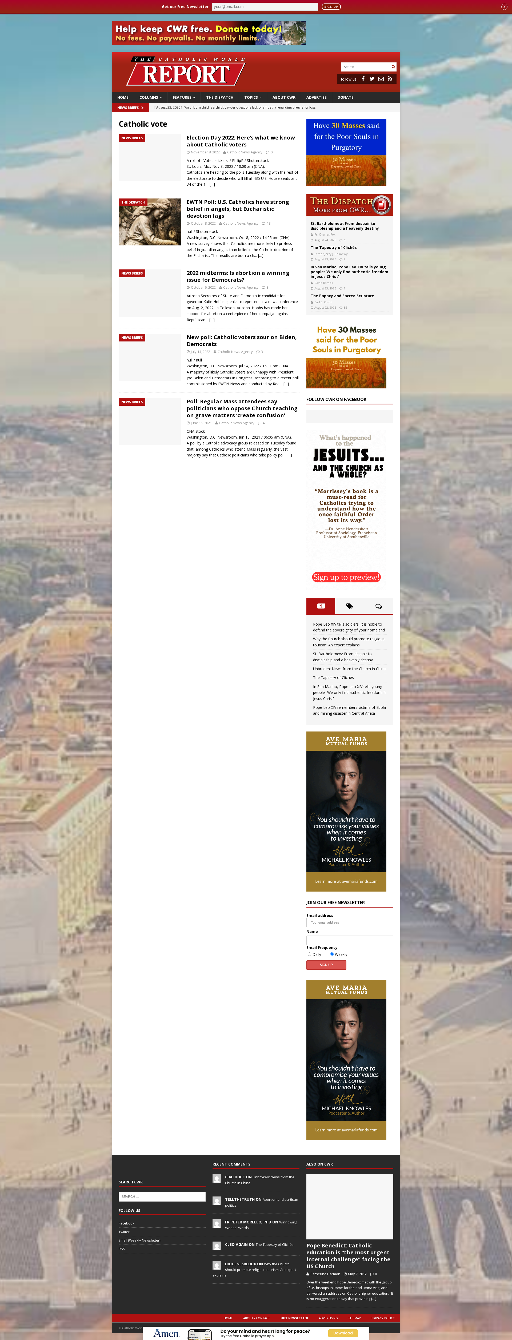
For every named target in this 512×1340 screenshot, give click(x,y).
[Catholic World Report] (256, 88)
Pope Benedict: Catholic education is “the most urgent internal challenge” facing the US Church (348, 1256)
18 (268, 223)
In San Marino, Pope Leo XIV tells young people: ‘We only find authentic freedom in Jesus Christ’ (349, 271)
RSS (122, 1248)
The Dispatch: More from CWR (349, 205)
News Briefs (128, 107)
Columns (148, 97)
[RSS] (390, 79)
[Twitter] (372, 79)
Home (123, 97)
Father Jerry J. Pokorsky (331, 254)
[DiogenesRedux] (217, 1266)
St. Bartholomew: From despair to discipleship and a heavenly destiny (345, 226)
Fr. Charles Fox (324, 234)
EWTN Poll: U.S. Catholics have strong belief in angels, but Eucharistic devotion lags (238, 208)
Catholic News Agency (244, 152)
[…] (212, 184)
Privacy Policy (383, 1318)
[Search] (393, 67)
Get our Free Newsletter (185, 6)
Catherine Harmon (325, 1273)
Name (312, 931)
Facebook (126, 1223)
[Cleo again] (217, 1247)
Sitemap (355, 1318)
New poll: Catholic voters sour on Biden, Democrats (242, 340)
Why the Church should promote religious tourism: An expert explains (254, 1270)
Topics (251, 97)
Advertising (328, 1318)
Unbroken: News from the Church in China (349, 668)
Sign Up (331, 6)
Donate (346, 97)
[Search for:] (365, 66)
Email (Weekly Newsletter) (139, 1240)
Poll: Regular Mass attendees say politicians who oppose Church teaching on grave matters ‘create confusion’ (242, 408)
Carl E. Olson (323, 302)
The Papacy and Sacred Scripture (342, 295)
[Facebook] (363, 79)
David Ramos (323, 283)
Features (182, 97)
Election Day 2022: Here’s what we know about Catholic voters (241, 141)
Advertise (316, 97)
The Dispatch (219, 97)
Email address (319, 915)
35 (345, 307)
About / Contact (256, 1318)
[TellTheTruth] (217, 1202)
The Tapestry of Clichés (334, 247)
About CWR (284, 97)
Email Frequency (322, 947)
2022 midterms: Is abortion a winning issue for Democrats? (238, 276)
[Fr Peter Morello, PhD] (217, 1224)
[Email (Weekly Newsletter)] (381, 79)
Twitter (124, 1231)
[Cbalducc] (217, 1179)
